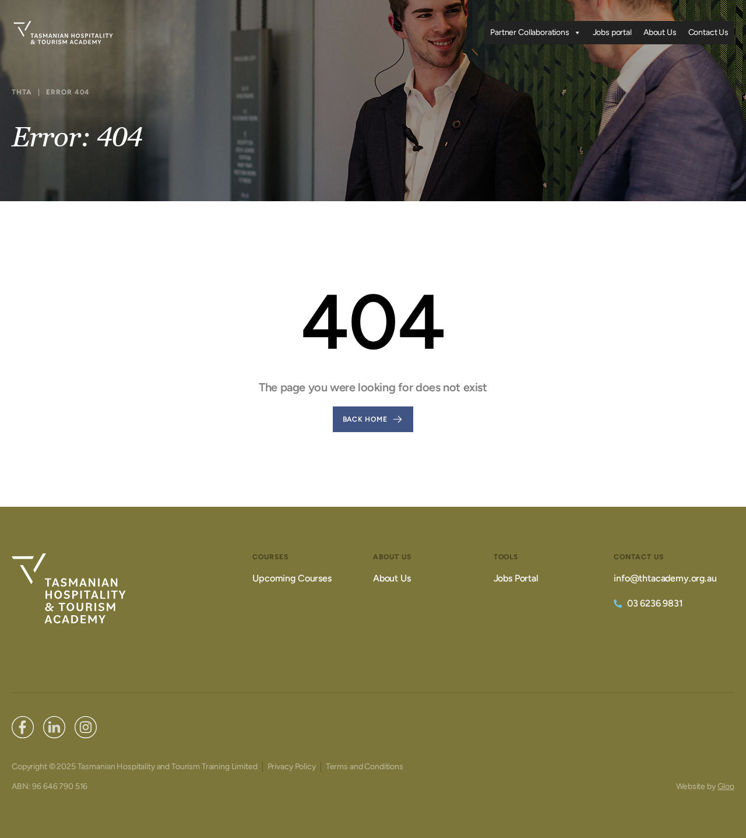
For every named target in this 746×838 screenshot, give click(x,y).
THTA (22, 92)
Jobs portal (612, 32)
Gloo (725, 786)
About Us (660, 32)
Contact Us (708, 32)
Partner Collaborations (529, 32)
